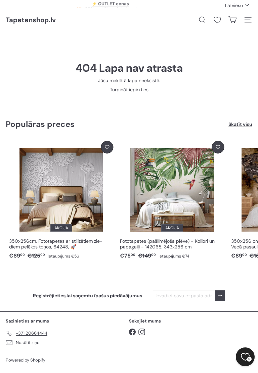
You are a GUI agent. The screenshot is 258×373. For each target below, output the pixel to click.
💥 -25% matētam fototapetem (110, 5)
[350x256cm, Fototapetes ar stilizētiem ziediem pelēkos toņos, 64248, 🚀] (61, 200)
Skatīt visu (240, 124)
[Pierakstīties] (220, 295)
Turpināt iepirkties (129, 90)
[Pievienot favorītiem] (107, 147)
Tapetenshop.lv (31, 20)
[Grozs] (232, 20)
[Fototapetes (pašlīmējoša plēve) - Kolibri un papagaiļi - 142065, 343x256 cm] (172, 200)
